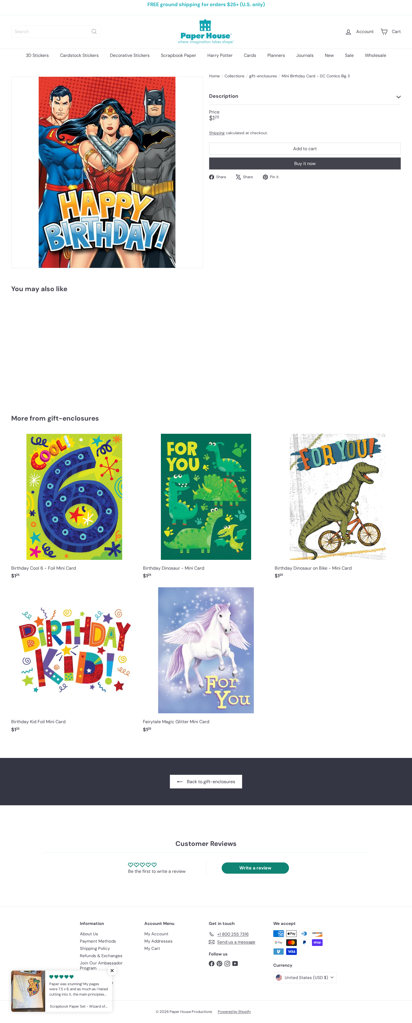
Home (214, 76)
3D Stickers (37, 55)
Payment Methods (98, 941)
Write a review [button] (255, 868)
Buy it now (305, 163)
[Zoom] (107, 172)
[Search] (94, 31)
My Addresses (158, 941)
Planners (276, 55)
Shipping (217, 133)
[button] (112, 970)
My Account (156, 934)
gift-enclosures (263, 76)
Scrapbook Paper (178, 55)
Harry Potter (220, 55)
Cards (250, 55)
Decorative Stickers (130, 55)
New (329, 55)
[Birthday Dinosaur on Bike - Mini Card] (338, 509)
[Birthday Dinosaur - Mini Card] (206, 509)
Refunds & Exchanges (101, 956)
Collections (234, 76)
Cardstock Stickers (79, 55)
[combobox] (56, 31)
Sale (349, 55)
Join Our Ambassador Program (101, 965)
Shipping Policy (95, 948)
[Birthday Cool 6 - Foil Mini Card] (74, 509)
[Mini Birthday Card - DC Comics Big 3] (41, 349)
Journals (305, 55)
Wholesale (375, 55)
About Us (89, 934)
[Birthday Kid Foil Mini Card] (74, 662)
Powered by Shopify (234, 1011)
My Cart (152, 948)
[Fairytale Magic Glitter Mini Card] (206, 662)
